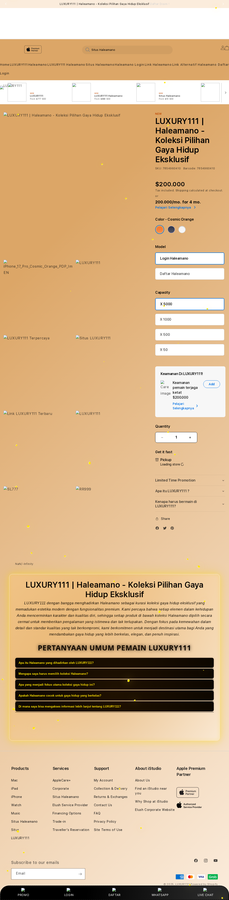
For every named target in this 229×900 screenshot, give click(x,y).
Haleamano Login (129, 64)
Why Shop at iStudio (151, 801)
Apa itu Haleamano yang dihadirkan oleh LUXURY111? (56, 662)
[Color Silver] (182, 229)
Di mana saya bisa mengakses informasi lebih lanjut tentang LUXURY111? (70, 706)
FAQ (97, 813)
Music (15, 813)
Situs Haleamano (100, 64)
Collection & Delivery (111, 788)
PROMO (23, 895)
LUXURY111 (19, 64)
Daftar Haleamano (175, 274)
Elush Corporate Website (155, 810)
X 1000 (165, 319)
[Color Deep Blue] (171, 229)
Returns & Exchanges (111, 797)
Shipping (182, 190)
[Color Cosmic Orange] (159, 229)
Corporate (61, 788)
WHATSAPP (160, 895)
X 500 (165, 334)
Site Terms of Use (108, 830)
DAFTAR (114, 895)
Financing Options (67, 813)
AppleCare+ (62, 780)
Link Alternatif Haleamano (194, 64)
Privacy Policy (105, 821)
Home (4, 64)
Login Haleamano (174, 258)
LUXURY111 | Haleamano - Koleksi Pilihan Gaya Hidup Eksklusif (115, 4)
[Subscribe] (80, 873)
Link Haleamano (158, 64)
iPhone (16, 797)
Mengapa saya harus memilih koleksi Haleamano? (53, 673)
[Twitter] (166, 529)
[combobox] (127, 50)
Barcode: (189, 168)
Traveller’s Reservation (71, 830)
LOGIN (69, 895)
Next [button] (223, 4)
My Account (103, 780)
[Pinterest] (173, 529)
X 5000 (166, 304)
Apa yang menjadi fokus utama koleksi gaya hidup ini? (57, 684)
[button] (4, 65)
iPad (14, 788)
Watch (16, 805)
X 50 (164, 350)
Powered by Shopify (204, 884)
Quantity (162, 426)
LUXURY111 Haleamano (66, 64)
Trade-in (59, 821)
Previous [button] (6, 4)
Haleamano (37, 64)
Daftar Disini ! (159, 4)
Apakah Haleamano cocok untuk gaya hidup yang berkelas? (60, 695)
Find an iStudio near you (151, 791)
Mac (14, 780)
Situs (15, 830)
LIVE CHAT (206, 895)
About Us (142, 780)
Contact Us (103, 805)
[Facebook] (158, 529)
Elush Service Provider (70, 805)
